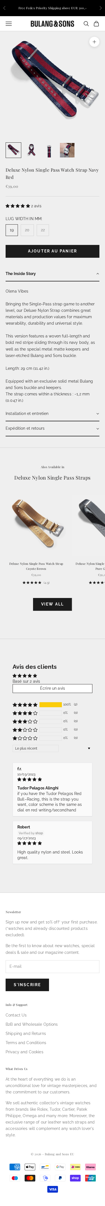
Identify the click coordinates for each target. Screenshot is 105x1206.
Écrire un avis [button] (52, 688)
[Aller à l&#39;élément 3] (49, 150)
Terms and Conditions (26, 1042)
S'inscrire (27, 985)
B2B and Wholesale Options (32, 1024)
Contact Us (16, 1015)
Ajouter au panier (52, 251)
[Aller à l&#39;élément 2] (31, 150)
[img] (52, 779)
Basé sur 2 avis (26, 681)
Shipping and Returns (26, 1033)
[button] (18, 206)
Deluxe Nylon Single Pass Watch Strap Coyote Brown (36, 566)
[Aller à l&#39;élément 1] (13, 150)
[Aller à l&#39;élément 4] (67, 150)
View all (52, 604)
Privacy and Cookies (24, 1052)
